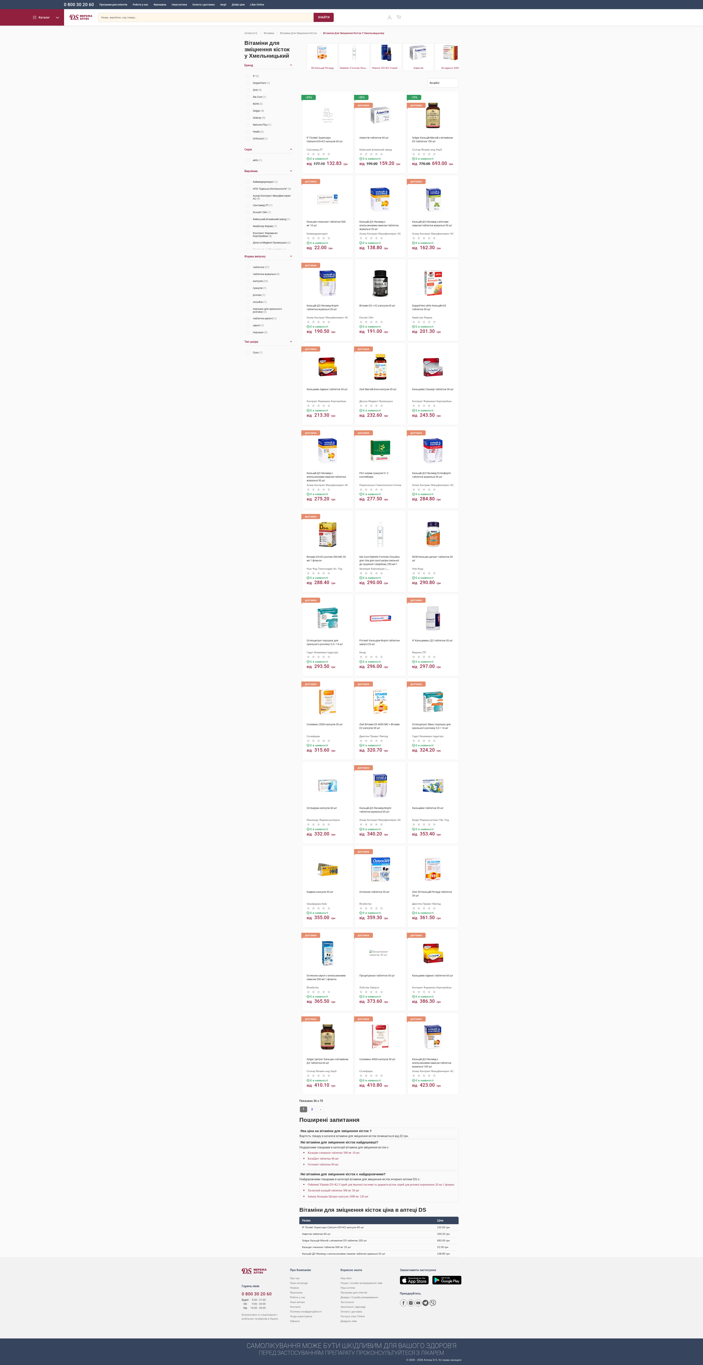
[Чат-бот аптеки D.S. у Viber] (432, 1303)
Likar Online (257, 4)
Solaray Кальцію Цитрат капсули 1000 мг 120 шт (338, 1196)
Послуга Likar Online (353, 1316)
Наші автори (297, 1302)
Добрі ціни (238, 4)
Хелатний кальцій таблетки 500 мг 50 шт (333, 1190)
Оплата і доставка (203, 4)
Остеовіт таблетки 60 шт (323, 1164)
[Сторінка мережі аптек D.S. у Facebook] (403, 1303)
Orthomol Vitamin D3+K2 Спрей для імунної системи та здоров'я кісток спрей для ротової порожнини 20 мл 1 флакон (381, 1184)
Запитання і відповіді (353, 1306)
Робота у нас (140, 4)
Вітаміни (269, 33)
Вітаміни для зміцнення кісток (298, 33)
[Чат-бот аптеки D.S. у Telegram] (425, 1303)
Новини (294, 1287)
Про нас (295, 1278)
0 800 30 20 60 (79, 4)
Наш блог (346, 1278)
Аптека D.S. (251, 33)
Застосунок (347, 1302)
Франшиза (160, 4)
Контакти (295, 1306)
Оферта (295, 1321)
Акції (223, 4)
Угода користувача (301, 1316)
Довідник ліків (349, 1321)
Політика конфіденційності (306, 1311)
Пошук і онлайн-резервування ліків (361, 1283)
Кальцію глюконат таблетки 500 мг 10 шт (334, 1152)
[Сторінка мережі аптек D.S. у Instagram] (410, 1303)
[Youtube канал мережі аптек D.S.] (418, 1303)
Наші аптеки (179, 4)
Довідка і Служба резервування (359, 1297)
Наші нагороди (299, 1283)
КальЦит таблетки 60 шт (323, 1158)
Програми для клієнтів (113, 4)
